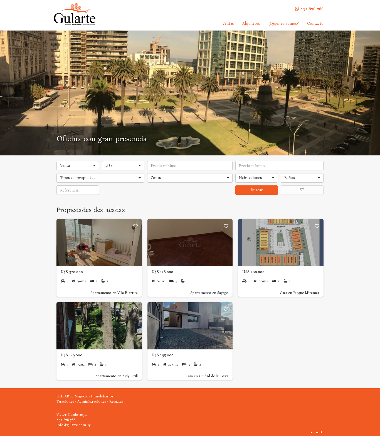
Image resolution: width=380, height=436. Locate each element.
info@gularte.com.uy (73, 425)
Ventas (228, 23)
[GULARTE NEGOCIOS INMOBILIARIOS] (74, 14)
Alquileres (251, 23)
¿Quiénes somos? (283, 23)
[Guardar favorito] (135, 226)
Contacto (315, 23)
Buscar (257, 190)
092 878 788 (312, 8)
